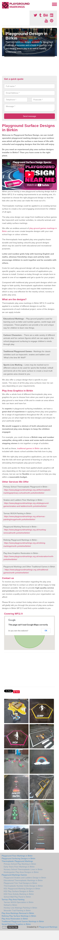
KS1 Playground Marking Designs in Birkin (22, 888)
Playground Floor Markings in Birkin (17, 856)
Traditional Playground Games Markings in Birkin (23, 921)
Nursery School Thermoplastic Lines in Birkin (23, 869)
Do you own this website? (18, 631)
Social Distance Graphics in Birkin (16, 924)
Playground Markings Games (14, 875)
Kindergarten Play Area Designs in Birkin (21, 872)
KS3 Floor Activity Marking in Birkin (19, 894)
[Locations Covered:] (3, 4)
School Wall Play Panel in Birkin (17, 897)
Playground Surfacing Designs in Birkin (18, 858)
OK (46, 631)
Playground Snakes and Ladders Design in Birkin (25, 878)
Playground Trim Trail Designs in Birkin (20, 883)
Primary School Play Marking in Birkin (20, 864)
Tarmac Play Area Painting (13, 899)
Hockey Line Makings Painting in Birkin (20, 908)
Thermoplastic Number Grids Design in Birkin (23, 886)
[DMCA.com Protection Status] (10, 927)
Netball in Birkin (10, 905)
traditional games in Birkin (28, 448)
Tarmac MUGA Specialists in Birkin (18, 902)
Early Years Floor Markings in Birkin (19, 867)
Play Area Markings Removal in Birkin (18, 913)
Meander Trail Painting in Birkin (17, 910)
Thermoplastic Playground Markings (17, 861)
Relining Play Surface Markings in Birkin (19, 916)
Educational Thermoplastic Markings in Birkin (23, 880)
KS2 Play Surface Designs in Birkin (19, 891)
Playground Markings (48, 927)
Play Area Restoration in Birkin (15, 919)
